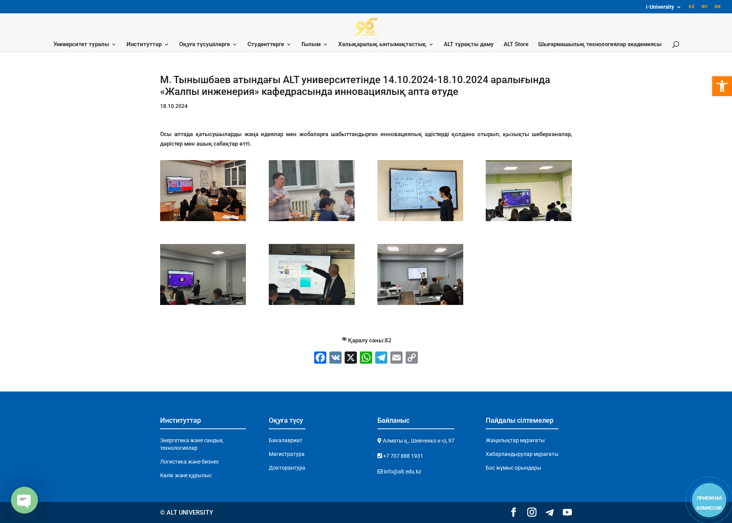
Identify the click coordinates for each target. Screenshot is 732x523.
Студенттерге (265, 45)
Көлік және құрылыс (186, 475)
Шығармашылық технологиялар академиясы (599, 45)
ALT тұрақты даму (469, 45)
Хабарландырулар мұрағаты (522, 454)
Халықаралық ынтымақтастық (382, 45)
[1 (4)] (203, 221)
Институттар (144, 45)
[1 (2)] (312, 305)
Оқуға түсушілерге (204, 45)
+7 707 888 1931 (402, 456)
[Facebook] (320, 358)
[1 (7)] (528, 221)
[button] (722, 86)
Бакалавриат (285, 440)
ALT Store (516, 45)
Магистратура (287, 454)
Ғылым (311, 45)
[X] (350, 358)
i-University (660, 7)
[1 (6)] (420, 221)
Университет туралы (81, 45)
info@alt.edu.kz (402, 471)
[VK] (335, 358)
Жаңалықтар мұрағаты (515, 440)
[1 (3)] (420, 305)
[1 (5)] (312, 221)
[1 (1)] (203, 305)
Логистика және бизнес (189, 462)
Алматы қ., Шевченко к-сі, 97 (418, 441)
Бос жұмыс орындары (513, 468)
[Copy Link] (411, 358)
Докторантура (287, 468)
